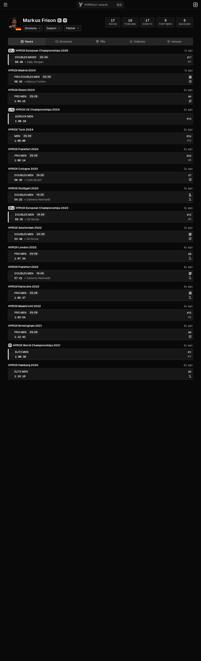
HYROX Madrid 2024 (22, 70)
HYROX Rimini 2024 (21, 90)
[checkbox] (11, 59)
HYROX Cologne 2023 (23, 168)
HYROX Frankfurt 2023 (23, 149)
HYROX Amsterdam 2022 (25, 227)
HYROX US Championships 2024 (38, 109)
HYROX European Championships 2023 (42, 208)
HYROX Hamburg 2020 (23, 365)
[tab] (63, 41)
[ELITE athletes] (59, 20)
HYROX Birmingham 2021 (25, 325)
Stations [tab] (139, 41)
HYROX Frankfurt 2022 (23, 267)
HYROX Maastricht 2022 (24, 306)
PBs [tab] (102, 41)
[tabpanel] (100, 214)
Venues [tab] (176, 41)
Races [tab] (29, 41)
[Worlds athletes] (65, 20)
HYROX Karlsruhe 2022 (23, 286)
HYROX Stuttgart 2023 (23, 188)
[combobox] (33, 28)
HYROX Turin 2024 (20, 129)
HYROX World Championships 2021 (36, 345)
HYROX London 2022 (22, 247)
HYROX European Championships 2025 (42, 50)
